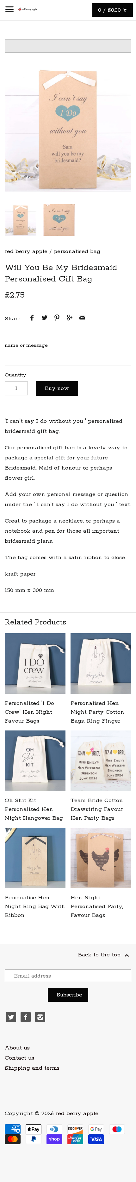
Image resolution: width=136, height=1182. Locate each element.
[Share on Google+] (69, 318)
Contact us (19, 1058)
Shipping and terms (32, 1068)
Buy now (57, 388)
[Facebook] (26, 1017)
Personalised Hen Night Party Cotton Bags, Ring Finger (97, 712)
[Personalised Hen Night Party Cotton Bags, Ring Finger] (101, 663)
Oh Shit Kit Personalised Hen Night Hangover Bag (34, 809)
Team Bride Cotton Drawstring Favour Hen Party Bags (97, 809)
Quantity (15, 375)
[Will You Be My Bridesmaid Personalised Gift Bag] (68, 128)
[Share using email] (82, 318)
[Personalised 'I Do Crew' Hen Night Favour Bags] (35, 663)
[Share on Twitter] (44, 318)
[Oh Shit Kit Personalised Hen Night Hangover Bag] (35, 760)
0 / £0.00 (110, 10)
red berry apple (26, 251)
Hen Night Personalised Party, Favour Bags (97, 906)
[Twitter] (11, 1017)
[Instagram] (40, 1017)
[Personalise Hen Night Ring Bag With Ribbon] (35, 858)
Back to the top (100, 954)
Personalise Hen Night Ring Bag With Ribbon (35, 906)
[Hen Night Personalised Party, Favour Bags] (101, 858)
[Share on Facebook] (32, 318)
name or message (26, 345)
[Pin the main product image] (57, 318)
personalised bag (77, 251)
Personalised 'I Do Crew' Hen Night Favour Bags (29, 712)
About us (17, 1047)
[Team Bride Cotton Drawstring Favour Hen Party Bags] (101, 760)
